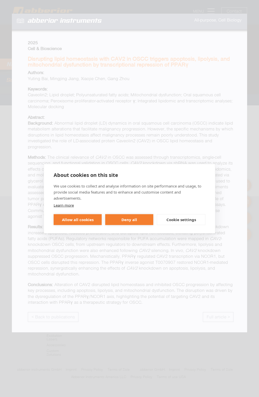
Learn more (64, 204)
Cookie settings (181, 219)
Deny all (129, 219)
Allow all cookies (78, 219)
